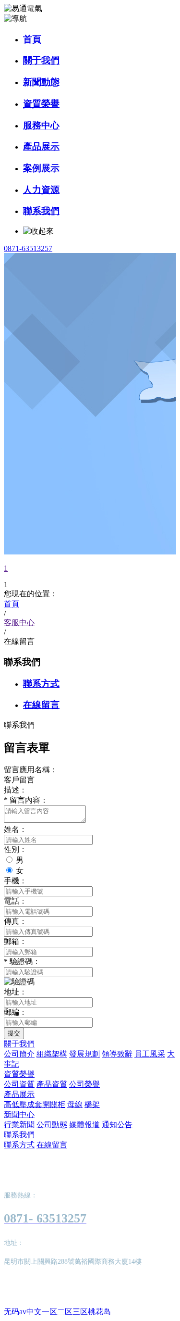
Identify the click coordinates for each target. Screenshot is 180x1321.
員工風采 (149, 1054)
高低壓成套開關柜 (34, 1104)
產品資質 (51, 1084)
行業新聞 (19, 1124)
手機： (15, 881)
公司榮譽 (84, 1084)
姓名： (15, 829)
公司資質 (19, 1084)
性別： (15, 849)
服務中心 (41, 125)
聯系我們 (41, 211)
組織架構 (51, 1054)
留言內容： (26, 800)
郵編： (15, 1012)
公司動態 (51, 1124)
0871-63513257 (28, 248)
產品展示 (41, 146)
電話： (15, 901)
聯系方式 (41, 684)
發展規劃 (84, 1054)
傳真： (15, 921)
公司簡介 (19, 1054)
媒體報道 (84, 1124)
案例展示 (41, 168)
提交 (14, 1033)
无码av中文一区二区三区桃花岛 (57, 1312)
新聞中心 (19, 1114)
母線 (75, 1104)
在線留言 (41, 705)
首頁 (32, 39)
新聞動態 (41, 82)
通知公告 (117, 1124)
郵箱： (15, 941)
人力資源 (41, 190)
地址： (15, 992)
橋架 (92, 1104)
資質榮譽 (41, 104)
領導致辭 (117, 1054)
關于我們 (41, 60)
